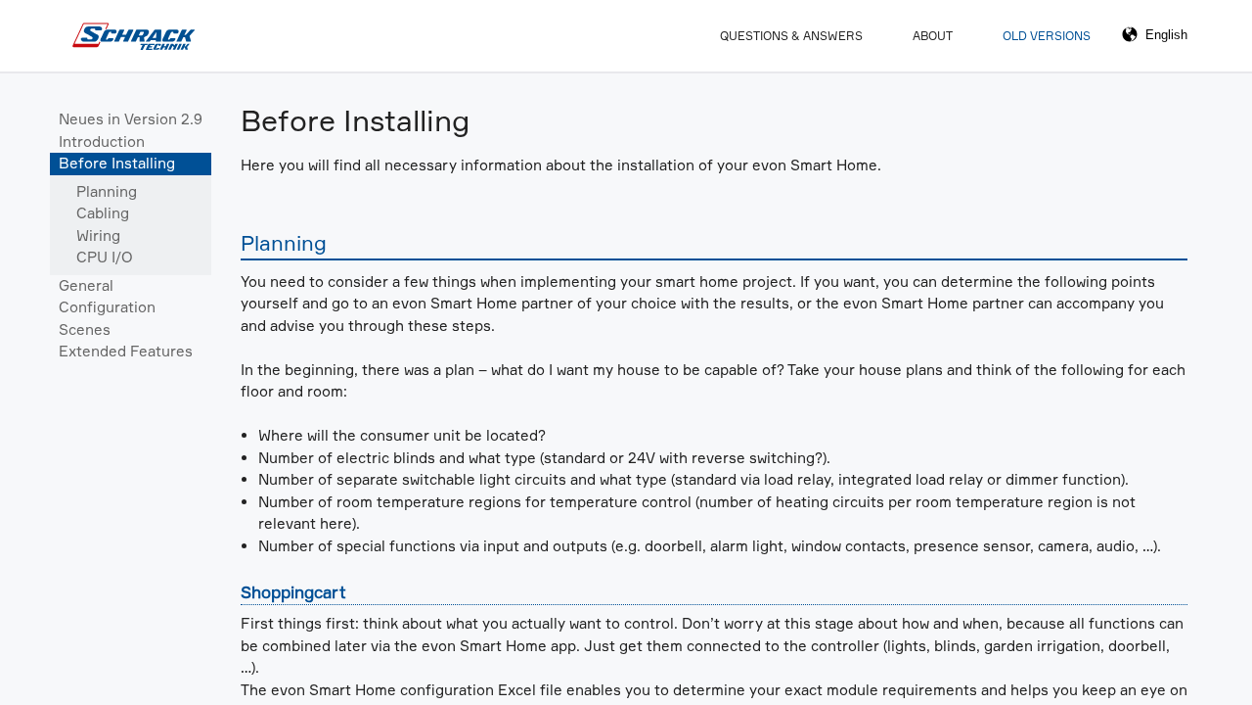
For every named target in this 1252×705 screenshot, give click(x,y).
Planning (106, 191)
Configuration (107, 307)
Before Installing (117, 163)
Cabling (102, 213)
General (86, 285)
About (933, 35)
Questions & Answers (791, 35)
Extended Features (126, 351)
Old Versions (1047, 35)
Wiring (98, 235)
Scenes (85, 329)
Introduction (102, 141)
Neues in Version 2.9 (130, 119)
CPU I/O (104, 257)
